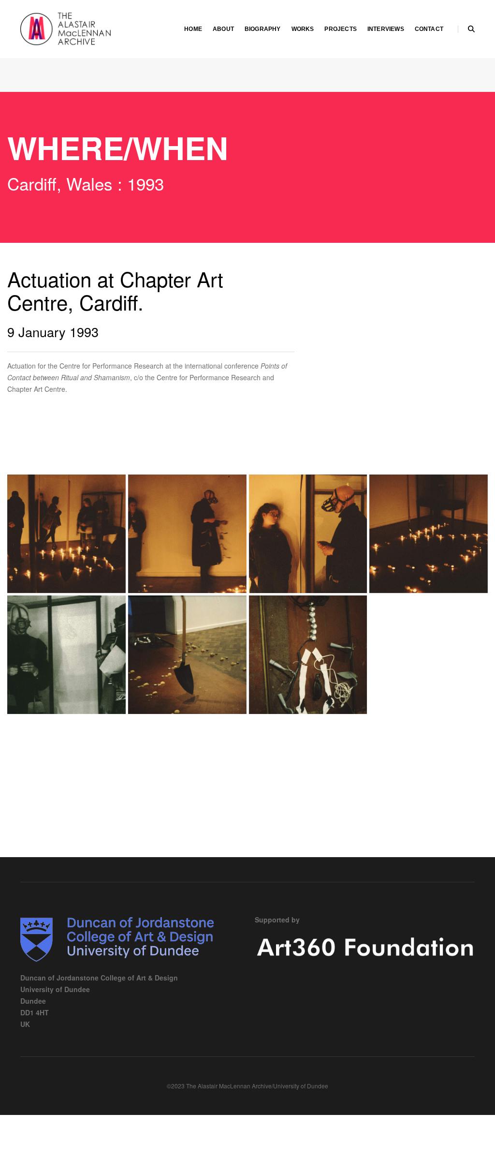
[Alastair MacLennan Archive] (92, 28)
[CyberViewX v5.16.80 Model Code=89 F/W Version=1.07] (187, 534)
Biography (263, 29)
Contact (429, 29)
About (223, 29)
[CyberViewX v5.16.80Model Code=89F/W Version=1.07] (66, 534)
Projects (340, 29)
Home (193, 29)
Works (302, 29)
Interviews (385, 29)
